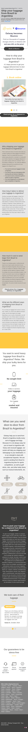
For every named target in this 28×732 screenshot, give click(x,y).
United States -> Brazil (7, 709)
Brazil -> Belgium (16, 689)
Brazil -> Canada (5, 691)
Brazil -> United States (7, 704)
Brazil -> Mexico (5, 697)
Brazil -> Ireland (16, 708)
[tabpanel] (14, 90)
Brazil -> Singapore (6, 701)
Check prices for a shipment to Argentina (14, 115)
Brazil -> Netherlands (6, 699)
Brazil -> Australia (5, 689)
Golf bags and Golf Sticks (21, 497)
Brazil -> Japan (13, 696)
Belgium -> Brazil (5, 687)
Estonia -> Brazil (5, 708)
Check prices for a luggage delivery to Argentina (14, 290)
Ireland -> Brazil (19, 709)
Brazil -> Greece (5, 694)
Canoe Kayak (7, 497)
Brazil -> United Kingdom (18, 703)
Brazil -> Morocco (15, 697)
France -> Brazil (5, 706)
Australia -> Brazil (17, 685)
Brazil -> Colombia (6, 692)
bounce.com (21, 42)
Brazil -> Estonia (5, 711)
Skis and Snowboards (7, 484)
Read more (7, 21)
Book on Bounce (14, 49)
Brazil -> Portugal (18, 699)
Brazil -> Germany (17, 692)
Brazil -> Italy (4, 696)
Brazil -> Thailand (5, 703)
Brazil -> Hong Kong (16, 694)
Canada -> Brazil (19, 704)
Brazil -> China (15, 691)
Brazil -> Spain (17, 701)
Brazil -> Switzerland (16, 706)
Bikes (21, 484)
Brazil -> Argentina (16, 687)
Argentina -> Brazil (6, 685)
